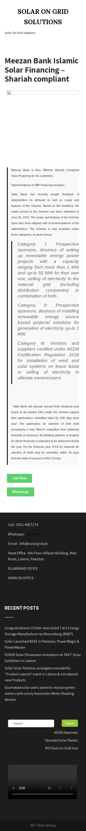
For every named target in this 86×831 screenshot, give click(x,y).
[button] (19, 478)
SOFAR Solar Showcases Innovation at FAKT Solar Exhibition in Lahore (43, 657)
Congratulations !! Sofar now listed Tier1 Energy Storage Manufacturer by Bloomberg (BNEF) (42, 631)
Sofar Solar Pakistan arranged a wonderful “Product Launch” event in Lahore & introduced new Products (41, 674)
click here (33, 534)
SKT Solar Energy (43, 825)
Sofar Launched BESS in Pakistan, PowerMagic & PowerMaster (42, 644)
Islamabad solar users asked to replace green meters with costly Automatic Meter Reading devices (40, 693)
